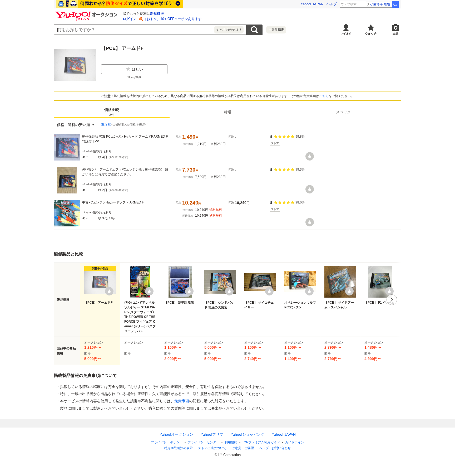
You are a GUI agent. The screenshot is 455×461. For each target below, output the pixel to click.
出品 (395, 33)
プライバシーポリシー (166, 442)
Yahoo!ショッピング (247, 434)
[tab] (112, 112)
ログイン (129, 19)
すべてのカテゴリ (228, 30)
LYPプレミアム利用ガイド (261, 442)
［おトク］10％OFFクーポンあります (172, 19)
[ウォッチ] (309, 156)
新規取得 (157, 14)
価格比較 (111, 112)
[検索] (395, 4)
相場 (227, 112)
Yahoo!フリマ (212, 434)
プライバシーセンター (203, 442)
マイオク (346, 33)
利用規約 (231, 442)
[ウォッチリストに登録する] (109, 291)
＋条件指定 (276, 30)
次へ (392, 299)
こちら (324, 96)
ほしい (137, 69)
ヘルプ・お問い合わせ (275, 448)
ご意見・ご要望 (243, 448)
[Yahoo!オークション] (87, 12)
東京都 (106, 124)
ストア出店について (212, 448)
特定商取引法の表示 (178, 448)
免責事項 (181, 401)
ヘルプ (332, 4)
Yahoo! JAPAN (312, 4)
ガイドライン (294, 442)
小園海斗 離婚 (380, 4)
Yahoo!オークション (176, 434)
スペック (343, 112)
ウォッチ (371, 33)
